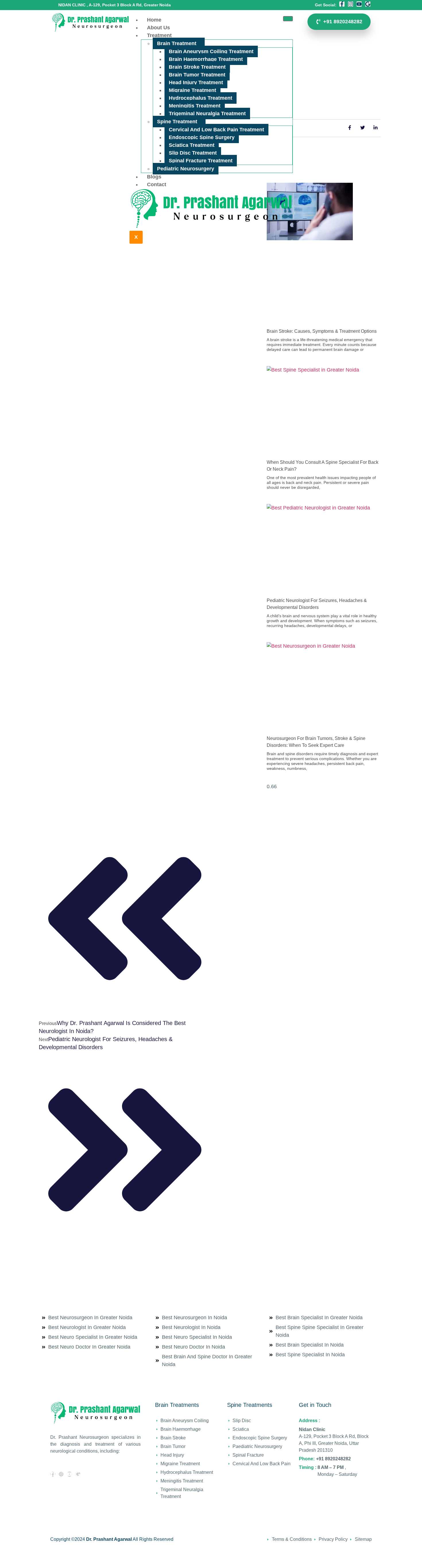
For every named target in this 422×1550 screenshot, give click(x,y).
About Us (158, 27)
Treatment (159, 35)
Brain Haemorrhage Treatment (206, 59)
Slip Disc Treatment (193, 153)
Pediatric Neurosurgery (185, 169)
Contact (156, 184)
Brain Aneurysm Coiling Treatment (211, 51)
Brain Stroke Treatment (197, 67)
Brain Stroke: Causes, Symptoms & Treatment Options (322, 331)
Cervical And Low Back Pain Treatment (216, 129)
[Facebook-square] (52, 1474)
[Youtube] (359, 4)
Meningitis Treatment (194, 106)
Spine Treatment (177, 121)
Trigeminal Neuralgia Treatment (207, 113)
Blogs (154, 177)
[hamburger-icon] (288, 18)
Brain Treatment (176, 43)
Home (154, 20)
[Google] (367, 4)
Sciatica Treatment (191, 145)
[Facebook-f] (341, 4)
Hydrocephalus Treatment (200, 98)
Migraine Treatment (192, 90)
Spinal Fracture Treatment (201, 161)
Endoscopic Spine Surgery (202, 137)
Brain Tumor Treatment (197, 75)
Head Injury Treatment (196, 82)
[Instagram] (350, 4)
